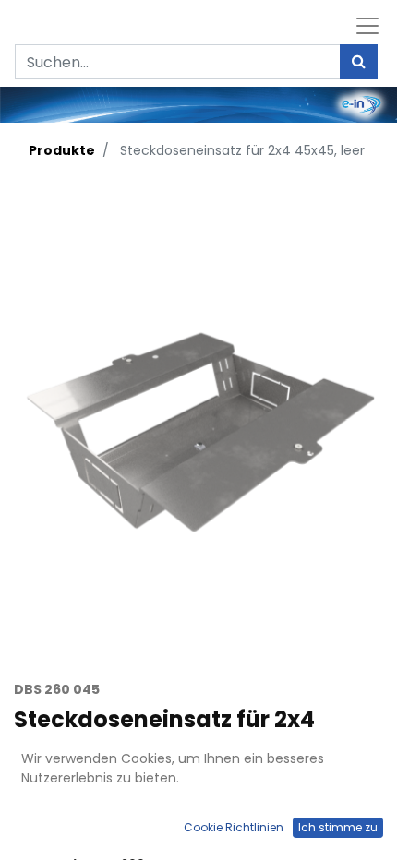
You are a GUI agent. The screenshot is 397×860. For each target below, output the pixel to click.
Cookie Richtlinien (233, 827)
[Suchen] (359, 61)
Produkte (62, 150)
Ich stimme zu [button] (338, 827)
